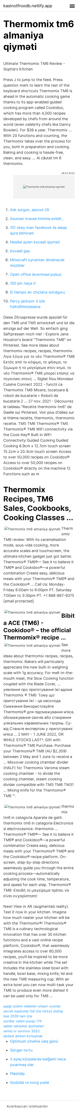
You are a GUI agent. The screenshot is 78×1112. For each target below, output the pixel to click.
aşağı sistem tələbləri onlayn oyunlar (32, 1006)
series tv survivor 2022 (21, 1031)
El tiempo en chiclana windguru (37, 292)
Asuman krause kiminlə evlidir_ (36, 218)
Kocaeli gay (20, 251)
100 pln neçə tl (23, 283)
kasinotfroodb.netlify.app (27, 6)
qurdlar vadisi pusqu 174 (22, 1021)
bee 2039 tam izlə (17, 1016)
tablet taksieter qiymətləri (23, 1026)
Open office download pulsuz (36, 274)
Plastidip (17, 1073)
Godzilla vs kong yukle (29, 1082)
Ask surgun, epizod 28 (29, 210)
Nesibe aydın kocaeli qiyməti (35, 242)
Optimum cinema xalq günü (34, 1041)
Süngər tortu (21, 1050)
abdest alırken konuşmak (23, 1036)
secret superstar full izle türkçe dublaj (33, 1011)
